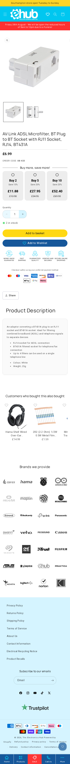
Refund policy (21, 742)
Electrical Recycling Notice (22, 651)
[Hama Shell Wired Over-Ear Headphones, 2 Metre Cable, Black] (16, 415)
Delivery (14, 747)
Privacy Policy (15, 605)
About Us (12, 636)
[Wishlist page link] (48, 14)
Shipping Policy (15, 620)
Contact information (31, 747)
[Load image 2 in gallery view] (35, 112)
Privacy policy (39, 742)
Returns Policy (15, 613)
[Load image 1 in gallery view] (13, 112)
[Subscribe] (52, 680)
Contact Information (18, 643)
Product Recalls (16, 659)
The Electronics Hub (33, 737)
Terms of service (57, 742)
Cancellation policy (54, 747)
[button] (55, 14)
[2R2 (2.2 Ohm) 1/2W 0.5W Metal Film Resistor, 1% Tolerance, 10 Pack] (45, 415)
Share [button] (12, 295)
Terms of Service (17, 628)
